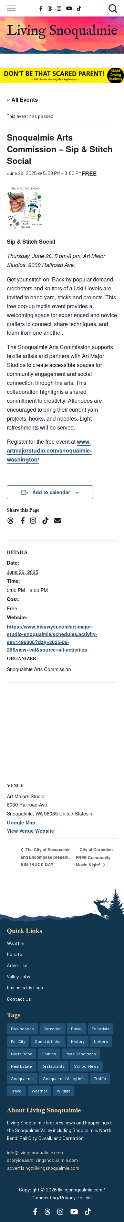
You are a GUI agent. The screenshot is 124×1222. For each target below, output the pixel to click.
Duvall (76, 1028)
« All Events (22, 99)
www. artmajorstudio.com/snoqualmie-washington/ (49, 450)
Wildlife (64, 1090)
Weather (15, 943)
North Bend (21, 1053)
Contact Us (19, 999)
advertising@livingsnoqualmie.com (43, 1168)
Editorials (101, 1028)
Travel (16, 1090)
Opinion (49, 1053)
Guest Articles (48, 1041)
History (78, 1041)
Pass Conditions (80, 1053)
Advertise (17, 965)
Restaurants (53, 1066)
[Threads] (12, 521)
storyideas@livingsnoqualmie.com (42, 1160)
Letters (101, 1041)
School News (86, 1066)
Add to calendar (51, 492)
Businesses (22, 1028)
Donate (14, 954)
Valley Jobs (18, 976)
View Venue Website (30, 830)
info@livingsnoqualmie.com (35, 1152)
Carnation (52, 1028)
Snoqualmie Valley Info (64, 1078)
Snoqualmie (22, 1078)
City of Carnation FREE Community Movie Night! (94, 857)
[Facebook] (24, 521)
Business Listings (25, 987)
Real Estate (21, 1066)
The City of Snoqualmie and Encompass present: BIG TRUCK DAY (46, 856)
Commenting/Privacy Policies (62, 1197)
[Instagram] (35, 521)
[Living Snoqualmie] (62, 31)
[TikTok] (47, 521)
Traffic (100, 1078)
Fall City (18, 1041)
